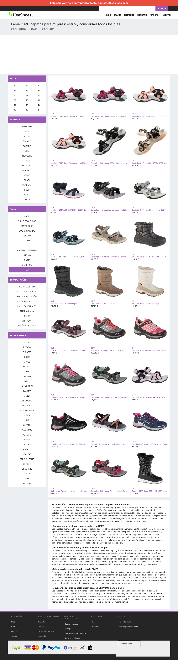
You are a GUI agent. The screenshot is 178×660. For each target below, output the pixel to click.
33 (15, 90)
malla (27, 245)
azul (26, 131)
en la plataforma (26, 291)
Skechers (27, 469)
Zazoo (27, 478)
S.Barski (27, 449)
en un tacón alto (26, 306)
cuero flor (27, 226)
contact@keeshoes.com (113, 3)
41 (39, 100)
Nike (27, 420)
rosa (27, 194)
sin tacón (27, 321)
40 (27, 100)
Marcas (154, 15)
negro (27, 175)
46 (27, 110)
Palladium (26, 430)
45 (15, 110)
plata (27, 180)
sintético (27, 265)
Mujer (12, 627)
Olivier (27, 425)
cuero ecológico (27, 221)
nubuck (27, 255)
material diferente (27, 250)
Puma (27, 439)
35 (39, 90)
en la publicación (27, 296)
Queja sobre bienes (72, 638)
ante (26, 216)
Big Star (27, 352)
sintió (27, 260)
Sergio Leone (27, 459)
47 (39, 110)
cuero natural (27, 231)
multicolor (27, 165)
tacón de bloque (27, 325)
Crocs (27, 362)
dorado (27, 146)
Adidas (26, 342)
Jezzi (27, 396)
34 (27, 90)
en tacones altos (27, 301)
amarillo (27, 126)
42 (15, 105)
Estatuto (41, 627)
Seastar (27, 454)
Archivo (95, 627)
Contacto (41, 622)
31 (27, 85)
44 (39, 105)
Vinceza (27, 473)
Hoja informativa (125, 622)
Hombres (13, 631)
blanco (27, 141)
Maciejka (27, 405)
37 (27, 95)
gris (27, 151)
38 (39, 95)
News (27, 415)
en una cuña (27, 311)
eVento (27, 483)
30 (15, 85)
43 (27, 105)
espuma (27, 236)
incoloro (27, 156)
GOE (27, 371)
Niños (12, 622)
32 (39, 85)
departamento (27, 287)
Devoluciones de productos (75, 633)
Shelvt (27, 464)
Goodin (27, 376)
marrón (27, 160)
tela (26, 270)
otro (27, 316)
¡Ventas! (166, 15)
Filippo (27, 366)
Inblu (27, 381)
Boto (27, 357)
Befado (27, 347)
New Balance (27, 410)
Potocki (27, 435)
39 (15, 100)
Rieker (27, 444)
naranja (27, 170)
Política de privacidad (46, 631)
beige (27, 136)
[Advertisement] (83, 54)
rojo (27, 190)
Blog (93, 622)
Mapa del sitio (43, 636)
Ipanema (27, 391)
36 (15, 95)
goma (27, 240)
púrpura (26, 185)
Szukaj (162, 8)
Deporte (13, 636)
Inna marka (27, 386)
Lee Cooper (27, 401)
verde (27, 199)
